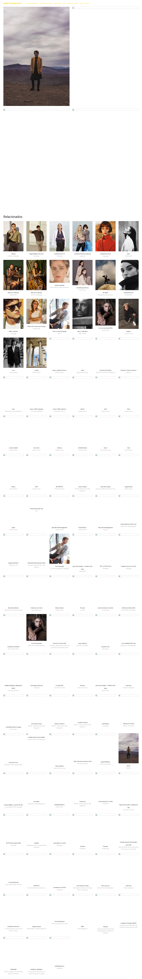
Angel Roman (128, 487)
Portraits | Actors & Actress (128, 370)
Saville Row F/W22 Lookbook (82, 254)
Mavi (128, 254)
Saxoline (82, 846)
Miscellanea (59, 486)
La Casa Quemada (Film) (106, 328)
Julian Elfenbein (105, 762)
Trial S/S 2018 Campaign (59, 331)
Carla (128, 448)
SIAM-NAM (13, 969)
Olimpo (13, 254)
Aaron (105, 448)
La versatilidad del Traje (129, 643)
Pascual (82, 608)
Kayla (13, 527)
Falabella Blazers (59, 805)
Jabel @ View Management (59, 527)
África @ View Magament (105, 527)
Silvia (128, 409)
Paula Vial (82, 801)
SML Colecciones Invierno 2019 (82, 761)
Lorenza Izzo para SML (59, 643)
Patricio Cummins (59, 724)
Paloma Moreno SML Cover (128, 524)
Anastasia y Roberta (13, 647)
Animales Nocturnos (13, 926)
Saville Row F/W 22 (105, 254)
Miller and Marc (13, 331)
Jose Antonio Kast (36, 724)
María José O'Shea (128, 724)
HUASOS (82, 685)
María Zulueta (59, 608)
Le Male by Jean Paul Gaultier (36, 737)
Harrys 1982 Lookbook (59, 409)
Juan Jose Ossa (13, 762)
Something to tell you (82, 288)
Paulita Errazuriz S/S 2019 (128, 566)
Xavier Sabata (82, 487)
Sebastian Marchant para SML (36, 563)
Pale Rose (36, 885)
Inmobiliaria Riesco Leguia (13, 727)
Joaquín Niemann (13, 563)
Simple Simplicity (59, 285)
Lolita (82, 370)
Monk (128, 766)
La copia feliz (59, 685)
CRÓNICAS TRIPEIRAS (36, 969)
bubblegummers (59, 966)
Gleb (36, 486)
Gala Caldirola (82, 643)
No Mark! (105, 292)
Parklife (36, 843)
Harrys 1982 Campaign (36, 409)
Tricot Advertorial (13, 882)
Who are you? (105, 886)
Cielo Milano (105, 724)
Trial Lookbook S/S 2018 (105, 801)
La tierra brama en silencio (105, 608)
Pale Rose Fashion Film (128, 608)
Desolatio (36, 801)
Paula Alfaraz (82, 527)
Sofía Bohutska (82, 448)
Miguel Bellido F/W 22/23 (36, 254)
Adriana (59, 448)
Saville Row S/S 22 (59, 254)
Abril (105, 409)
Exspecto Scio (106, 647)
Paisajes (105, 846)
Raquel (128, 331)
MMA (82, 926)
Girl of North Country (83, 886)
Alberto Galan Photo (12, 3)
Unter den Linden (105, 487)
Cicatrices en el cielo (36, 608)
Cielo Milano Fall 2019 (36, 685)
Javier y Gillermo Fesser (59, 370)
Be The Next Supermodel (13, 843)
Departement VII (128, 292)
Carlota (36, 370)
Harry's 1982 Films (82, 331)
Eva (13, 370)
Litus (13, 409)
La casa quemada (36, 643)
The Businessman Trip (36, 508)
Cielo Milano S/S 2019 (59, 843)
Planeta (105, 926)
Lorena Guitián (13, 448)
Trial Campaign (59, 566)
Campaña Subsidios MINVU (128, 923)
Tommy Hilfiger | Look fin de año (13, 805)
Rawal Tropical (36, 926)
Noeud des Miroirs (13, 608)
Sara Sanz (36, 448)
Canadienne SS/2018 (59, 887)
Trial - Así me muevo (105, 566)
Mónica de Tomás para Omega (36, 326)
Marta (13, 487)
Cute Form (128, 685)
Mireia (82, 409)
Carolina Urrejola (83, 722)
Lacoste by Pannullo (105, 370)
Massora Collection (13, 292)
